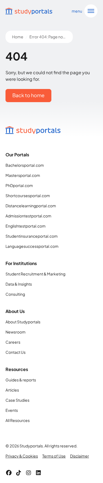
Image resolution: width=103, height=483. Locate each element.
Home (17, 36)
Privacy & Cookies (21, 455)
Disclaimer (79, 455)
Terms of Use (54, 455)
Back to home (28, 95)
